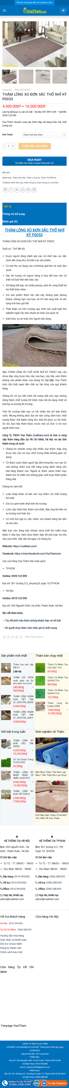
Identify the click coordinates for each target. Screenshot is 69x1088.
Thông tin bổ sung (13, 214)
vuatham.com (41, 435)
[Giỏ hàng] (63, 10)
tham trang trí (43, 182)
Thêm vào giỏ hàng (35, 146)
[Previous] (8, 44)
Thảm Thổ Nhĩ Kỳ (22, 90)
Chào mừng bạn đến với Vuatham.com (35, 2)
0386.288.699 (57, 876)
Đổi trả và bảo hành (11, 943)
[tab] (35, 206)
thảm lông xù (30, 182)
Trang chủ (7, 90)
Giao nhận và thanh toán (13, 939)
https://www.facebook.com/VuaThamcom (38, 553)
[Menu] (4, 10)
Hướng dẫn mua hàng (12, 935)
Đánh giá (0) (10, 221)
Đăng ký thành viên (10, 947)
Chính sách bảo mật (11, 952)
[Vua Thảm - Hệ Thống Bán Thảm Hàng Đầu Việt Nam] (34, 10)
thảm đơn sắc (17, 182)
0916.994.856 (22, 876)
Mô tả (7, 206)
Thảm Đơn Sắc (19, 177)
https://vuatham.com (24, 546)
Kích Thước (7, 134)
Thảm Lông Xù (33, 177)
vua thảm (54, 182)
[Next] (61, 44)
